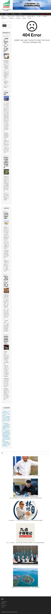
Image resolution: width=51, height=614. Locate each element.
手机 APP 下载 (3, 605)
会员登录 (42, 14)
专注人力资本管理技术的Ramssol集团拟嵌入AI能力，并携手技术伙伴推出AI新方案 (6, 419)
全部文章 (29, 18)
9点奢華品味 (11, 18)
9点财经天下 (3, 16)
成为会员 (48, 14)
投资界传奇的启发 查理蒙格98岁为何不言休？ (6, 340)
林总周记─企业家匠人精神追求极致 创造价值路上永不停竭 (6, 162)
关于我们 (20, 14)
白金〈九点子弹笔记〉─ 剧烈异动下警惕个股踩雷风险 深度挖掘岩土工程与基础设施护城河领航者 (6, 432)
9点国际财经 (45, 16)
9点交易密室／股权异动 (31, 16)
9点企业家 (38, 16)
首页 (2, 14)
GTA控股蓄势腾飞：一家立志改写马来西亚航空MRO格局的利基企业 (25, 565)
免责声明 (2, 603)
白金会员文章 (18, 18)
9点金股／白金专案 (10, 16)
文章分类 (6, 14)
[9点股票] (6, 4)
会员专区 (13, 14)
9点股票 (9, 612)
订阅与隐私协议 (4, 601)
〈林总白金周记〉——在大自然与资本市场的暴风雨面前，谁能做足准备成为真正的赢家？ (6, 426)
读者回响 (24, 18)
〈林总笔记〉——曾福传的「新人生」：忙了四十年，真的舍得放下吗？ (6, 45)
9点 (5, 334)
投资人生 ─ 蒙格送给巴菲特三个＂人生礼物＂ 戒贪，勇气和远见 (6, 281)
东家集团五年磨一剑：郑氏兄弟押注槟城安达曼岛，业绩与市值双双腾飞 (25, 587)
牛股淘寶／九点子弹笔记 (20, 16)
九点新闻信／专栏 (4, 18)
